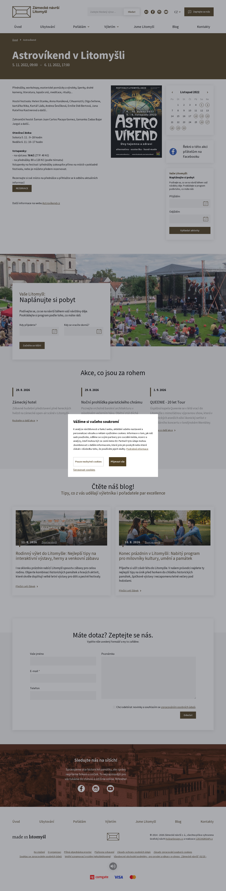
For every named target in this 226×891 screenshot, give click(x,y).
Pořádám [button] (79, 27)
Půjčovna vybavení (104, 852)
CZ (176, 12)
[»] (208, 92)
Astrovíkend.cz (51, 203)
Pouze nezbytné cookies (88, 461)
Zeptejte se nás (201, 11)
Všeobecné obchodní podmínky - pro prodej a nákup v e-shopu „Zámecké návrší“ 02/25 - (160, 856)
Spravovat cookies (84, 469)
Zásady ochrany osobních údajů (134, 852)
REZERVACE (22, 188)
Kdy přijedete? (28, 325)
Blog (175, 27)
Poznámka (107, 653)
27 (207, 122)
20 (207, 116)
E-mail (35, 671)
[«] (172, 92)
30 (184, 128)
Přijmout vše (117, 461)
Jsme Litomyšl (144, 27)
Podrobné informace (137, 448)
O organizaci (54, 852)
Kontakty (203, 27)
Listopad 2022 (189, 92)
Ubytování (47, 27)
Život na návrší (49, 542)
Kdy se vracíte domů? (76, 325)
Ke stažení (39, 852)
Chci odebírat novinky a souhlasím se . (156, 707)
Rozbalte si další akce (23, 420)
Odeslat (188, 715)
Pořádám (79, 821)
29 (178, 128)
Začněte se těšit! (32, 345)
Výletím (110, 821)
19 (201, 116)
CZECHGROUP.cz (204, 838)
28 (172, 128)
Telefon (35, 688)
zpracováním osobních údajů (178, 707)
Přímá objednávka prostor (78, 852)
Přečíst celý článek (25, 586)
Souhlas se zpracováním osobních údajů (41, 856)
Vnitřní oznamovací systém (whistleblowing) (88, 856)
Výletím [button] (109, 27)
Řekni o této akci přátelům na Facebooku (195, 151)
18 (196, 116)
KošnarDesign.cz (174, 838)
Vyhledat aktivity (189, 230)
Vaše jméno (37, 653)
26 (201, 122)
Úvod (18, 27)
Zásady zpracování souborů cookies (173, 852)
